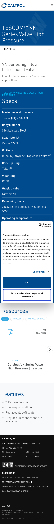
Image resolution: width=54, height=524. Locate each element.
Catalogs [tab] (17, 319)
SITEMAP (6, 515)
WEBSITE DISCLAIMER (12, 510)
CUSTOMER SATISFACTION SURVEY (17, 513)
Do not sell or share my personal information (27, 295)
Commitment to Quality (13, 486)
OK (27, 282)
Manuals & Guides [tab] (36, 319)
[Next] (50, 349)
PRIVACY (39, 513)
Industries (32, 477)
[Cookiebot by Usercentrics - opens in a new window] (39, 225)
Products (7, 477)
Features (9, 49)
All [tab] (5, 319)
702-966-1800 (15, 448)
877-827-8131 (32, 456)
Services (19, 477)
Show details (39, 271)
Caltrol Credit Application (15, 491)
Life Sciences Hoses (38, 486)
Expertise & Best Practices (15, 482)
